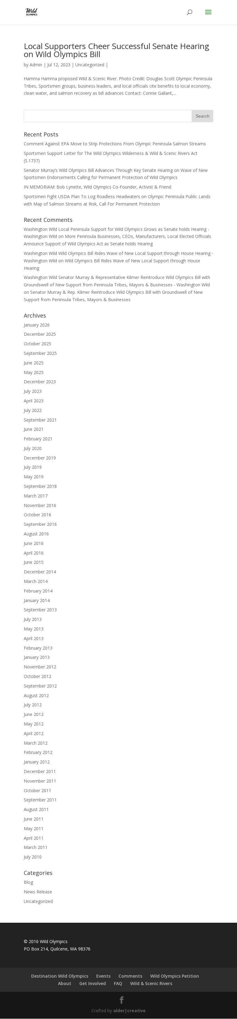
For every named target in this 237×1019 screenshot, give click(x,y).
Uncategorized (89, 65)
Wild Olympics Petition (174, 976)
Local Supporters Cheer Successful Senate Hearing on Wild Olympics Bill (116, 50)
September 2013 (40, 610)
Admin (36, 65)
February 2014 (38, 591)
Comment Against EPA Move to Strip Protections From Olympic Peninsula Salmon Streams (115, 144)
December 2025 (40, 334)
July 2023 (33, 391)
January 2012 (37, 762)
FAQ (118, 983)
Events (103, 976)
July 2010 (33, 857)
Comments (130, 976)
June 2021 (34, 429)
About (64, 983)
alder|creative (129, 1010)
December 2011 (40, 771)
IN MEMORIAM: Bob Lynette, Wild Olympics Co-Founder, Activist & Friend (97, 187)
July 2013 (33, 619)
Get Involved (92, 983)
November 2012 (40, 667)
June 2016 (34, 543)
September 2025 (40, 353)
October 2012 (37, 676)
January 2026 (37, 325)
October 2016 (37, 515)
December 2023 (40, 382)
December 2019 (40, 458)
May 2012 (34, 724)
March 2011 (36, 847)
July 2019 (33, 467)
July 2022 (33, 410)
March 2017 (36, 496)
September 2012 (40, 686)
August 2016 (36, 534)
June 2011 (34, 819)
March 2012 (36, 743)
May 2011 (34, 828)
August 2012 (36, 695)
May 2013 (34, 629)
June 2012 (34, 714)
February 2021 (38, 439)
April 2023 (34, 401)
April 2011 (34, 838)
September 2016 (40, 524)
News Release (38, 892)
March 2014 (36, 581)
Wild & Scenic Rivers (151, 983)
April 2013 (34, 638)
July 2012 (33, 705)
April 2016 (34, 553)
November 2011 (40, 781)
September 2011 (40, 800)
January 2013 (37, 657)
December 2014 (40, 572)
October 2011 (37, 790)
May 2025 (34, 372)
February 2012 (38, 752)
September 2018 (40, 486)
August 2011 (36, 809)
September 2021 (40, 420)
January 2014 (37, 600)
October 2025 (37, 344)
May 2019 (34, 477)
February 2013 (38, 648)
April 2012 (34, 733)
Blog (28, 882)
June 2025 (34, 363)
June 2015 (34, 562)
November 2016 (40, 505)
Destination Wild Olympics (59, 976)
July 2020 (33, 448)
